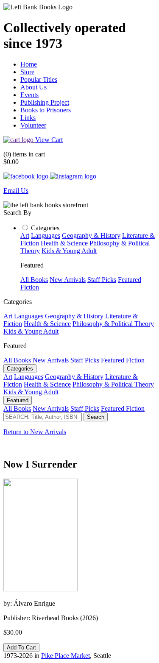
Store (27, 71)
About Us (33, 87)
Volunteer (33, 125)
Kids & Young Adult (69, 250)
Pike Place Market (65, 655)
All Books (34, 279)
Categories (45, 227)
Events (29, 94)
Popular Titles (38, 79)
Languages (45, 235)
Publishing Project (44, 102)
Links (28, 117)
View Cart (49, 139)
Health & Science (64, 243)
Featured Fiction (123, 360)
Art (24, 235)
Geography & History (91, 235)
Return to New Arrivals (34, 431)
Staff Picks (101, 279)
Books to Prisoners (45, 110)
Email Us (15, 190)
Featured (17, 400)
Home (28, 64)
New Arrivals (68, 279)
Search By (17, 212)
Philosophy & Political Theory (113, 323)
